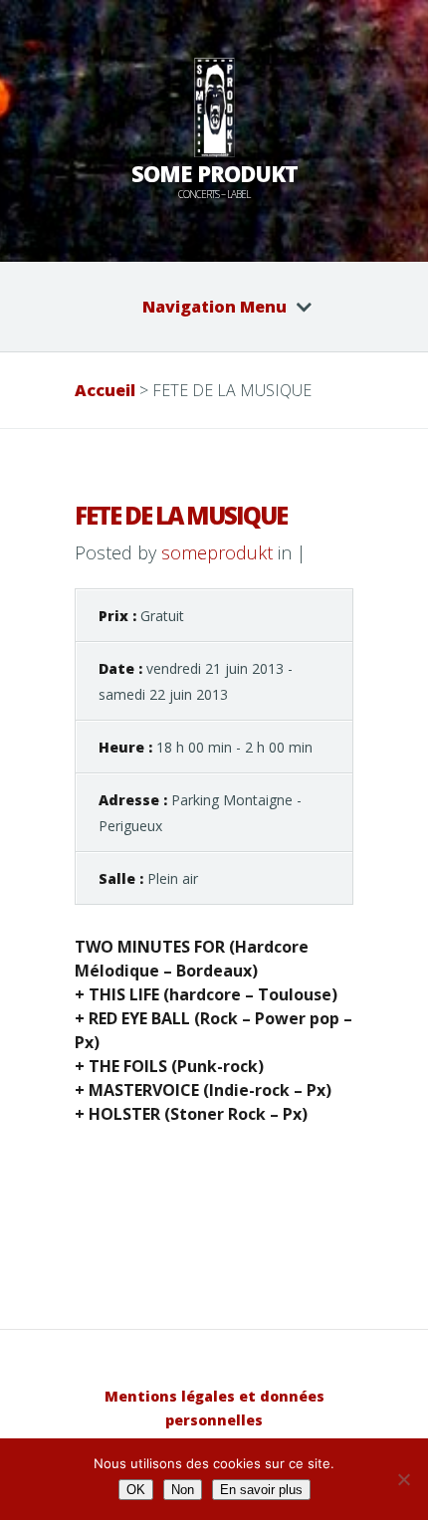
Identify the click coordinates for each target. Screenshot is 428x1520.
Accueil (105, 390)
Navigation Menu (214, 307)
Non (182, 1489)
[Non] (403, 1479)
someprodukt (217, 552)
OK (135, 1489)
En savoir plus (261, 1489)
